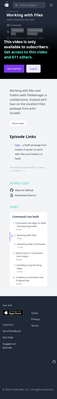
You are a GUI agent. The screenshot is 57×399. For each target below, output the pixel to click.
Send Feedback (12, 331)
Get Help (8, 337)
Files (17, 145)
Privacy (35, 319)
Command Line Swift (25, 216)
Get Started (14, 68)
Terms (35, 325)
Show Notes (18, 123)
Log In (33, 68)
